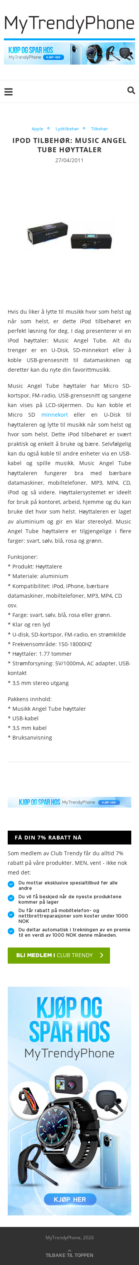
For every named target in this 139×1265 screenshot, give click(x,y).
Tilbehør (99, 128)
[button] (131, 91)
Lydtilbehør (67, 128)
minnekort (57, 414)
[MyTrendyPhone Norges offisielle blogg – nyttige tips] (69, 46)
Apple (37, 128)
